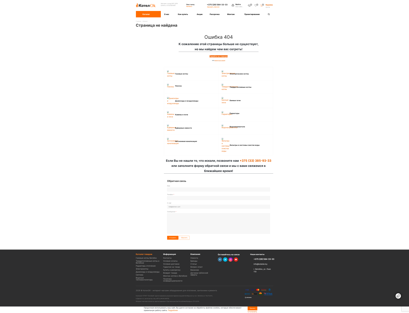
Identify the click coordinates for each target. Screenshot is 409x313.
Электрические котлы (239, 74)
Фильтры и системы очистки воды (245, 145)
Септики (139, 275)
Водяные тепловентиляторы (144, 279)
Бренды (193, 261)
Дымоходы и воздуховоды (186, 101)
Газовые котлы (181, 74)
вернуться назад (220, 60)
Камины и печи (181, 115)
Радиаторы (234, 113)
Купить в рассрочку (171, 270)
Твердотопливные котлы (240, 87)
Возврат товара (170, 273)
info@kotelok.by (260, 264)
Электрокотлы (142, 269)
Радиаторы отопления (146, 266)
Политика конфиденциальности (172, 280)
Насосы (178, 86)
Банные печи (235, 100)
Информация (169, 254)
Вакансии (194, 270)
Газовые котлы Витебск (146, 258)
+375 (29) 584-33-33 (217, 4)
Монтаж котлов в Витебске (175, 276)
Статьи (193, 264)
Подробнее (173, 310)
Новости (194, 258)
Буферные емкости (183, 128)
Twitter (225, 259)
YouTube (236, 259)
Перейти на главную (219, 56)
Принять (252, 308)
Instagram (230, 259)
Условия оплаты (170, 261)
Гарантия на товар (171, 267)
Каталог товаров (144, 254)
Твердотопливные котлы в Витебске (147, 262)
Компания (195, 254)
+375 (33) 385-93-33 (255, 160)
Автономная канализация (186, 141)
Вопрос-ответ (196, 267)
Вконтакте (220, 259)
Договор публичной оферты (199, 274)
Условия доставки (171, 264)
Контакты (167, 258)
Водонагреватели (237, 127)
